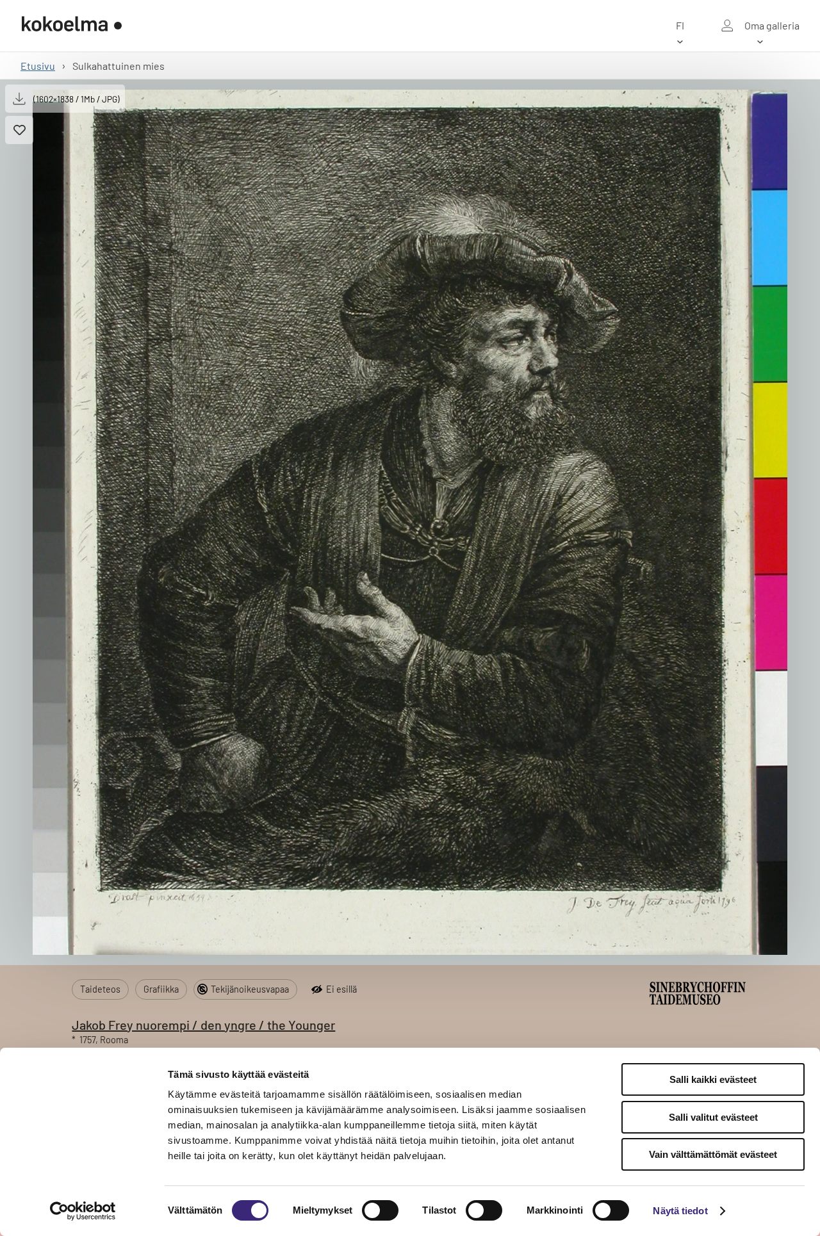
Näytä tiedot (680, 1210)
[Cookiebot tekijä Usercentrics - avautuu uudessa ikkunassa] (83, 1211)
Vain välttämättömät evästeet (713, 1154)
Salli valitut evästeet (713, 1117)
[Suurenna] (410, 522)
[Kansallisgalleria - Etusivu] (71, 25)
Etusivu (37, 66)
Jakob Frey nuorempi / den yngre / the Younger (203, 1024)
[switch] (380, 1210)
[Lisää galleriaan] (19, 130)
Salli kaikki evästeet (713, 1079)
